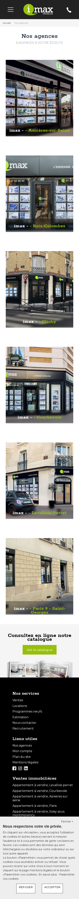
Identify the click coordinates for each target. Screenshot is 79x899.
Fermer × (67, 821)
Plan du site (21, 757)
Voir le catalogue (40, 650)
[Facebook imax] (14, 768)
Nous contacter (24, 723)
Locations (19, 706)
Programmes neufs (27, 711)
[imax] (38, 9)
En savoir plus (48, 874)
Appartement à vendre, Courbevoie (39, 791)
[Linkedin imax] (26, 768)
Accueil (7, 22)
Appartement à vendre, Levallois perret (42, 785)
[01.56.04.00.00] (69, 11)
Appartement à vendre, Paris (34, 806)
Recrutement (23, 728)
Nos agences (22, 745)
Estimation (20, 717)
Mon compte (22, 751)
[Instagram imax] (20, 768)
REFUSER (26, 887)
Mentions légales (25, 762)
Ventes (17, 700)
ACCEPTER (52, 887)
